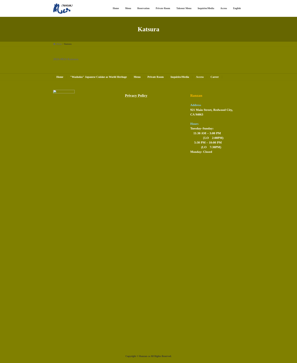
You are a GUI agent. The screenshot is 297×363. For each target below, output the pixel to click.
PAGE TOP (287, 349)
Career (215, 76)
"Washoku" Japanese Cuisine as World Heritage (98, 76)
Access (200, 76)
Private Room (155, 76)
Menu (137, 76)
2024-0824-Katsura (65, 59)
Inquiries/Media (179, 76)
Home (59, 76)
